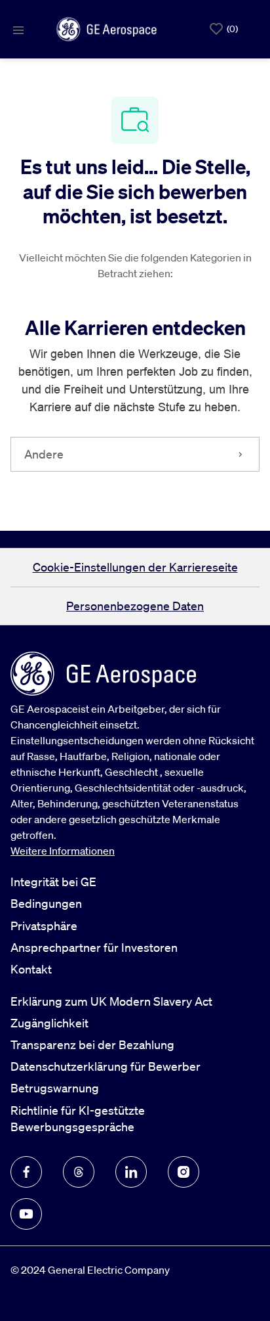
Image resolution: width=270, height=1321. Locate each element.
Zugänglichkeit (49, 1023)
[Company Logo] (106, 27)
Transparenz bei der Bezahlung (92, 1044)
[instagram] (183, 1172)
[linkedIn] (131, 1172)
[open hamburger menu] (18, 28)
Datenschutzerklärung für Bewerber (105, 1066)
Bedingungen (46, 903)
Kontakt (31, 969)
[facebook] (26, 1172)
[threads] (78, 1172)
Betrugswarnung (54, 1088)
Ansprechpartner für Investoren (94, 947)
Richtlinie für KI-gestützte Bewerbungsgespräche (77, 1118)
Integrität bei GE (53, 881)
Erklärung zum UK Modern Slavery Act (111, 1001)
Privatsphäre (43, 925)
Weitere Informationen (62, 850)
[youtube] (26, 1214)
